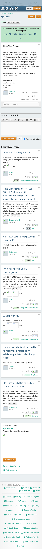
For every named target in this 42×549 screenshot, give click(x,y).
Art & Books (33, 523)
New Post (10, 460)
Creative (28, 497)
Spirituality (5, 16)
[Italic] (23, 120)
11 (29, 408)
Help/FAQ (36, 488)
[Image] (3, 120)
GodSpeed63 (13, 252)
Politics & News (12, 528)
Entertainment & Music (21, 519)
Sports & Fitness (12, 541)
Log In (29, 8)
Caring (19, 505)
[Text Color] (15, 120)
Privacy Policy (26, 491)
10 (30, 331)
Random (9, 501)
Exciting (18, 497)
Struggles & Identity (11, 532)
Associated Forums (12, 466)
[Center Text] (31, 120)
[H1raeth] (5, 367)
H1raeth (11, 366)
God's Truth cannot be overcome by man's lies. (20, 246)
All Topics (21, 546)
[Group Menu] (38, 16)
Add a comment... (10, 115)
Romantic (8, 505)
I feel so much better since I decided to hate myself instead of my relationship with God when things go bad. (20, 352)
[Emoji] (11, 120)
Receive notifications (33, 139)
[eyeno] (5, 173)
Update (10, 510)
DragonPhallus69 (14, 220)
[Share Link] (11, 180)
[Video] (7, 120)
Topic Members (11, 470)
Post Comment (8, 139)
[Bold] (19, 120)
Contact (26, 488)
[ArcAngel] (5, 93)
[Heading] (35, 120)
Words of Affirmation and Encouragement (15, 270)
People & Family (30, 510)
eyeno (11, 172)
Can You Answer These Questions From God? (19, 238)
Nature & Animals (32, 537)
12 (30, 253)
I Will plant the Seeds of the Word (29, 180)
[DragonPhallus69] (5, 221)
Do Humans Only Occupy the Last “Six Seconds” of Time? (18, 385)
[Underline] (27, 120)
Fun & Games (32, 514)
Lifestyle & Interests (13, 523)
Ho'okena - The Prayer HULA (16, 152)
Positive (8, 497)
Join (31, 16)
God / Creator (34, 375)
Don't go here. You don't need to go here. (17, 362)
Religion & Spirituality (7, 13)
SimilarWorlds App (12, 488)
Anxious (23, 501)
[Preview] (19, 138)
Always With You (11, 315)
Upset (35, 501)
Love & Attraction (31, 528)
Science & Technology (31, 532)
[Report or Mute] (39, 45)
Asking (36, 505)
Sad (27, 505)
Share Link (34, 99)
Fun (37, 497)
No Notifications (14, 22)
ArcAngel (12, 91)
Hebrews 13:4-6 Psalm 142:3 (13, 323)
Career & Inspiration (13, 514)
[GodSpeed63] (5, 253)
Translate (26, 99)
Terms (37, 491)
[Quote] (39, 120)
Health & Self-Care (31, 541)
